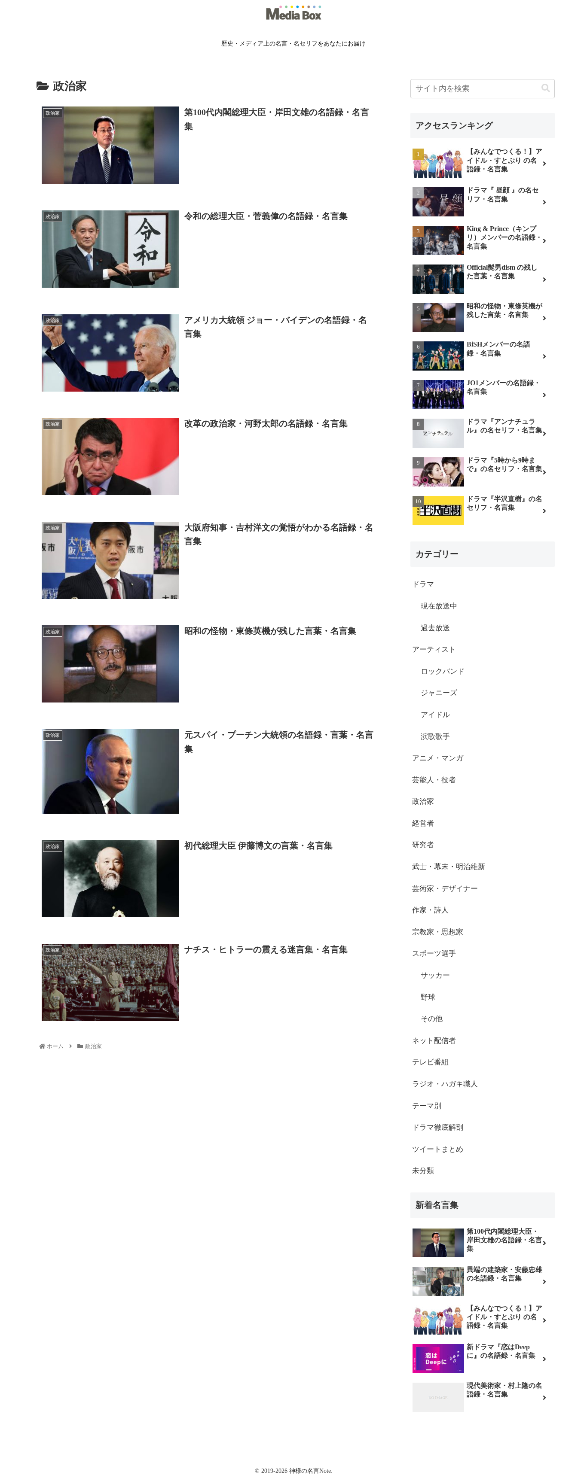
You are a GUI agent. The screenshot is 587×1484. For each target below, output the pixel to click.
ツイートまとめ (437, 1149)
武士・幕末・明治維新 (448, 867)
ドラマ (423, 584)
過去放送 (435, 628)
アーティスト (434, 649)
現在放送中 (439, 606)
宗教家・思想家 (437, 932)
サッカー (435, 975)
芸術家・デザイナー (445, 889)
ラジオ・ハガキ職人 (445, 1084)
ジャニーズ (439, 693)
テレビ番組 (430, 1062)
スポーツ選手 (434, 953)
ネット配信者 (434, 1041)
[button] (545, 88)
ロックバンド (443, 671)
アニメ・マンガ (437, 758)
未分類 (423, 1171)
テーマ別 (426, 1106)
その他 (432, 1019)
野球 (428, 997)
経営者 (423, 823)
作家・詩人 (430, 910)
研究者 (423, 845)
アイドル (435, 715)
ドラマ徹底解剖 (437, 1127)
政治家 (423, 801)
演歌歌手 (435, 737)
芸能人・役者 (434, 780)
